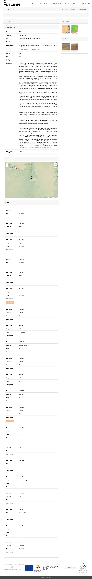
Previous (7, 14)
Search (73, 9)
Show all (65, 9)
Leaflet (45, 197)
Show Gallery (10, 302)
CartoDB (56, 197)
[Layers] (55, 164)
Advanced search (82, 9)
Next (85, 14)
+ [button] (6, 164)
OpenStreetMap (51, 197)
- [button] (6, 166)
